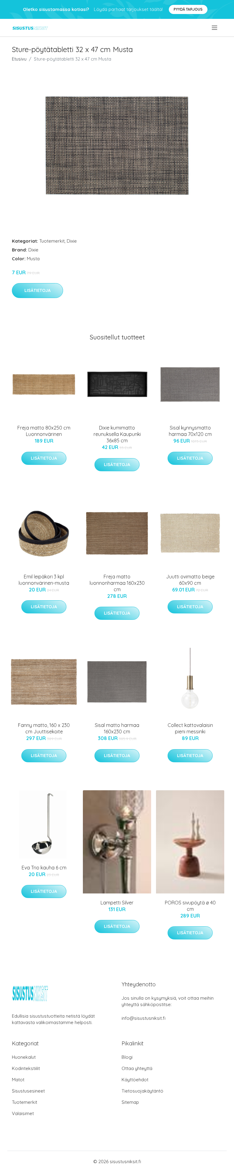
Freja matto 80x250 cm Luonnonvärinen (43, 431)
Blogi (127, 1057)
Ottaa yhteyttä (137, 1068)
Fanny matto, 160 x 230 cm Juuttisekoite (44, 728)
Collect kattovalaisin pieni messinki (190, 728)
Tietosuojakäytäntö (142, 1091)
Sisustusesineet (28, 1091)
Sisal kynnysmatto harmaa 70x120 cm (190, 431)
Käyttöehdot (135, 1080)
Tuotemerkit (52, 241)
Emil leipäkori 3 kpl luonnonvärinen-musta (44, 580)
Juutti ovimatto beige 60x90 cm (190, 580)
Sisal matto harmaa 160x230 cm (117, 728)
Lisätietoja (37, 290)
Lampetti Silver (117, 903)
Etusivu (19, 59)
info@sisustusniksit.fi (143, 1018)
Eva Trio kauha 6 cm (44, 868)
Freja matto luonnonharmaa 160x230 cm (117, 583)
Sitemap (130, 1102)
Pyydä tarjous (188, 9)
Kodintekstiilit (26, 1068)
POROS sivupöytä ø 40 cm (190, 906)
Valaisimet (23, 1113)
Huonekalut (24, 1057)
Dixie (72, 241)
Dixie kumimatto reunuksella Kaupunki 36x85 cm (117, 434)
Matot (18, 1080)
